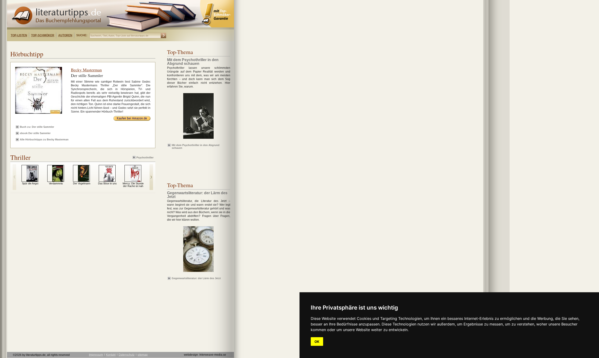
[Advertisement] (67, 45)
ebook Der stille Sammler (35, 133)
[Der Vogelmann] (83, 180)
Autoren (65, 35)
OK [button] (316, 341)
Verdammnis (56, 183)
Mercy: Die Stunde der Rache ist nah (133, 184)
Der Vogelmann (81, 183)
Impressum (96, 354)
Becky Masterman (86, 70)
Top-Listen (19, 35)
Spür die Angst (30, 183)
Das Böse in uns (107, 183)
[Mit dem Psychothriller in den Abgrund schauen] (198, 139)
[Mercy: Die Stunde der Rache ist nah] (134, 180)
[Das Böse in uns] (109, 180)
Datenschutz (127, 354)
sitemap (143, 354)
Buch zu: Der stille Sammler (37, 126)
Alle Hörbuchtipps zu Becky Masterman (44, 139)
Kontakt (111, 354)
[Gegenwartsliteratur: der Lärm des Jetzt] (198, 272)
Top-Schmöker (42, 35)
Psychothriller (144, 157)
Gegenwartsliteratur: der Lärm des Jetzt (196, 278)
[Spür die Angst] (31, 180)
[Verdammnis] (57, 180)
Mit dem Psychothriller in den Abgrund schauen (195, 146)
